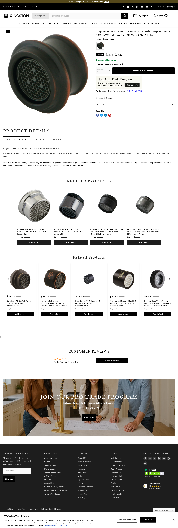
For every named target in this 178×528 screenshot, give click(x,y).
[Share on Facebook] (97, 115)
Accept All (148, 520)
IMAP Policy (82, 490)
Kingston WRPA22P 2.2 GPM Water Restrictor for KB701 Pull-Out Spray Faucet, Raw (31, 231)
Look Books (115, 487)
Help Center (82, 472)
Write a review (112, 360)
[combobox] (85, 16)
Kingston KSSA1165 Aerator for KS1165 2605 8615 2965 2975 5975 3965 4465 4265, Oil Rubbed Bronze (106, 231)
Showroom (115, 497)
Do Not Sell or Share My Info (56, 490)
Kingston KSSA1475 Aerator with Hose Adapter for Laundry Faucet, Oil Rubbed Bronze (157, 303)
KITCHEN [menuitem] (23, 23)
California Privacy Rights (54, 487)
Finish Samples (116, 494)
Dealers (27, 7)
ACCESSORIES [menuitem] (106, 23)
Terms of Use (8, 509)
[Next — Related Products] (169, 279)
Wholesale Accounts (52, 472)
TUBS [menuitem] (92, 23)
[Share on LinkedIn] (105, 115)
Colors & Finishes (117, 490)
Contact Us (81, 458)
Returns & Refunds (85, 487)
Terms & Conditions (52, 494)
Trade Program (37, 7)
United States (165, 7)
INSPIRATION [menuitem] (136, 23)
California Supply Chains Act (51, 509)
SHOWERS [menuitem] (79, 23)
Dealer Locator (50, 469)
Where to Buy (50, 465)
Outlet (19, 7)
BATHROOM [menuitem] (38, 23)
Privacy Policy (82, 494)
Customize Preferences (127, 520)
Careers (47, 462)
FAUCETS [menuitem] (53, 23)
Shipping (80, 483)
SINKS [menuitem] (66, 23)
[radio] (100, 45)
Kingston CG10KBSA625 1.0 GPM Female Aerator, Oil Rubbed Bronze (87, 303)
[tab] (16, 139)
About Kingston (50, 458)
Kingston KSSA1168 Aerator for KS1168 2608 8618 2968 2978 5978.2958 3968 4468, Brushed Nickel (143, 231)
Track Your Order (84, 462)
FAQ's (79, 476)
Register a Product (84, 479)
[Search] (124, 16)
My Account (82, 465)
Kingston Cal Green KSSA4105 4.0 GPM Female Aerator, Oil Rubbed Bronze (123, 303)
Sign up (9, 479)
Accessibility (49, 483)
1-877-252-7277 (9, 7)
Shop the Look (116, 462)
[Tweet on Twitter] (101, 115)
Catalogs (114, 483)
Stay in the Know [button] (15, 453)
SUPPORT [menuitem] (152, 23)
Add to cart (34, 242)
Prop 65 (47, 479)
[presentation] (14, 209)
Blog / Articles (116, 469)
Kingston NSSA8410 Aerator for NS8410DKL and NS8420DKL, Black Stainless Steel (68, 231)
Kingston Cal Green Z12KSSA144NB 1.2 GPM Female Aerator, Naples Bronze (54, 303)
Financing (81, 469)
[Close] (174, 520)
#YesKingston (116, 472)
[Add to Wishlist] (87, 31)
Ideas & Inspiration (118, 465)
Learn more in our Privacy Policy (56, 525)
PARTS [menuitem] (122, 23)
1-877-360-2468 (134, 91)
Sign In (160, 15)
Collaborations (116, 479)
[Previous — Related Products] (8, 279)
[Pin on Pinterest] (109, 115)
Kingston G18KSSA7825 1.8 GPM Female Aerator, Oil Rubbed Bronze (19, 303)
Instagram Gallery (117, 476)
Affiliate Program (51, 476)
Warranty (81, 497)
